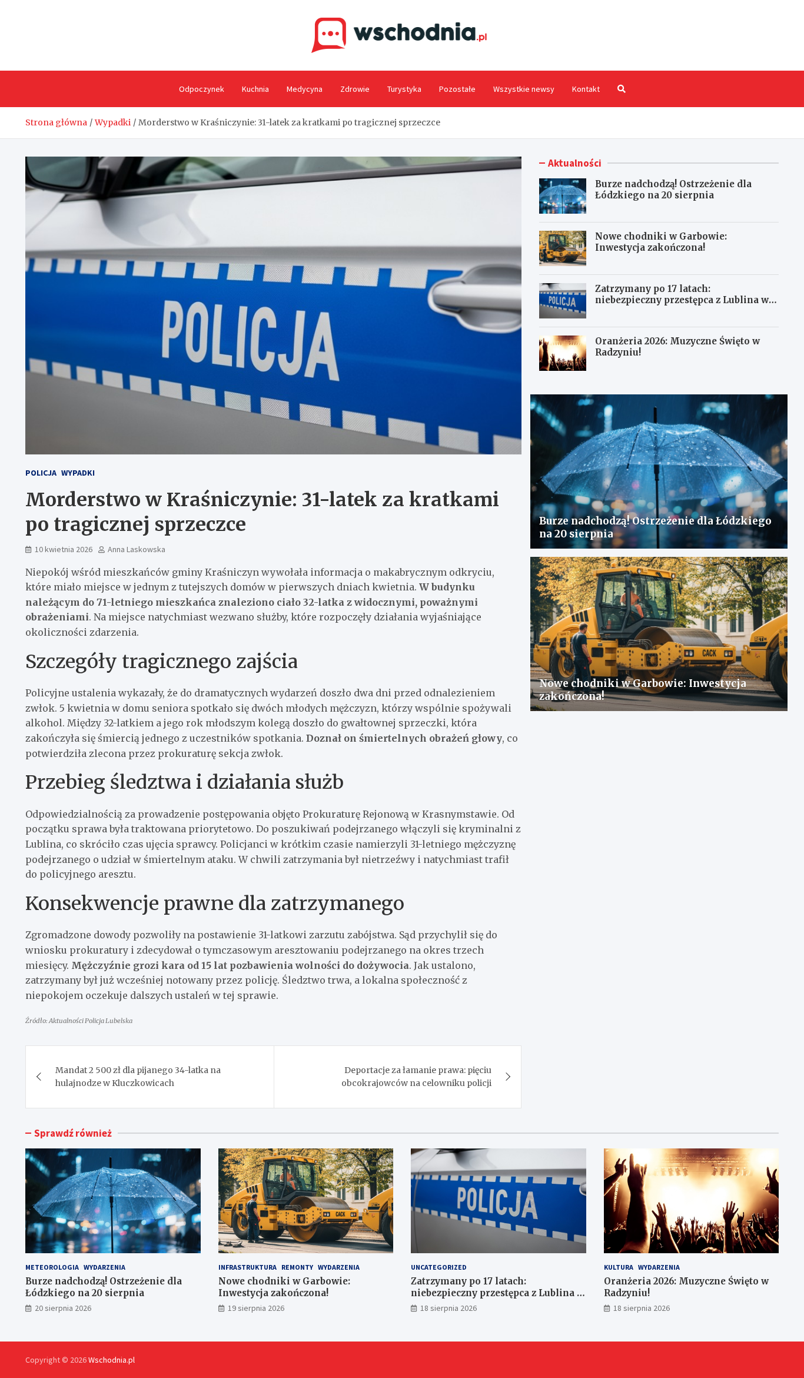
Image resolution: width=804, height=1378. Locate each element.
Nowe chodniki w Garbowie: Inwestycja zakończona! (661, 242)
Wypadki (78, 472)
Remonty (297, 1267)
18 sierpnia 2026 (448, 1308)
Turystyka (404, 89)
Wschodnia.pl (111, 1359)
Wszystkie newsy (523, 89)
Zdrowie (355, 89)
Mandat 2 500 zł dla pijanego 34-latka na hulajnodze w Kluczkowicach (138, 1076)
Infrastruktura (247, 1267)
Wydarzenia (104, 1267)
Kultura (618, 1267)
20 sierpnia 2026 (63, 1308)
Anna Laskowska (136, 549)
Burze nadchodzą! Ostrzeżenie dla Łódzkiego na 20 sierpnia (673, 189)
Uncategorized (439, 1267)
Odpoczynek (201, 89)
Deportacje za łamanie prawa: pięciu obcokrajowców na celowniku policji (416, 1076)
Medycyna (305, 89)
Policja (41, 472)
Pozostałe (457, 89)
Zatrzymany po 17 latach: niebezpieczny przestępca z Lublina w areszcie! (682, 300)
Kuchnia (255, 89)
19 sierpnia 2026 (256, 1308)
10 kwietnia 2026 (63, 549)
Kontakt (586, 89)
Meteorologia (52, 1267)
